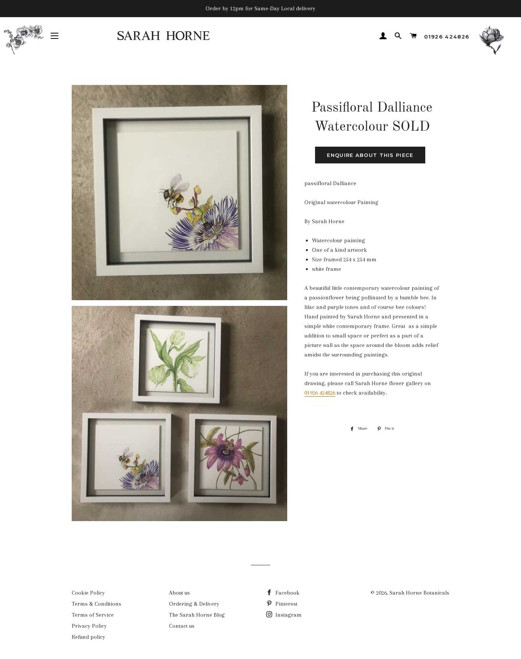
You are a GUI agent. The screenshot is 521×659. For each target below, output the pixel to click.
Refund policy (88, 636)
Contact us (182, 625)
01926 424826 (446, 37)
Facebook (286, 592)
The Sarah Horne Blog (197, 614)
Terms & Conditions (96, 603)
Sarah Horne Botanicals (419, 592)
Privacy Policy (89, 625)
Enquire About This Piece (370, 155)
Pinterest (285, 603)
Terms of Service (93, 614)
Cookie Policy (88, 592)
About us (179, 592)
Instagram (288, 614)
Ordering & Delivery (194, 603)
